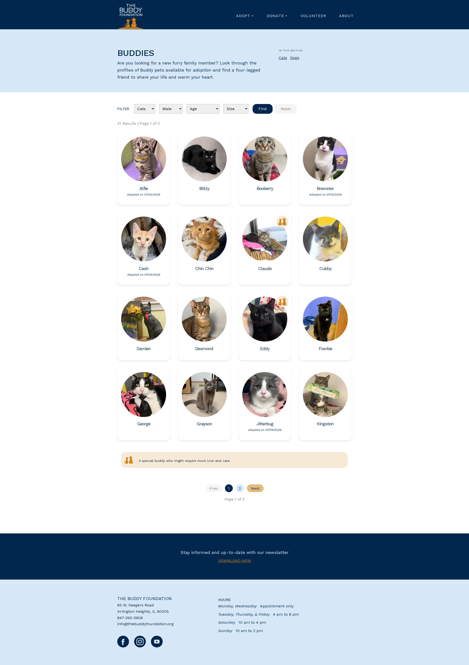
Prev (214, 488)
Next (255, 488)
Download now (234, 560)
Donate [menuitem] (275, 15)
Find (262, 108)
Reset (286, 108)
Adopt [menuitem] (243, 15)
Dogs (294, 57)
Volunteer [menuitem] (313, 15)
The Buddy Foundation (144, 598)
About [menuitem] (346, 15)
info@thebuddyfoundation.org (145, 624)
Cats (283, 57)
